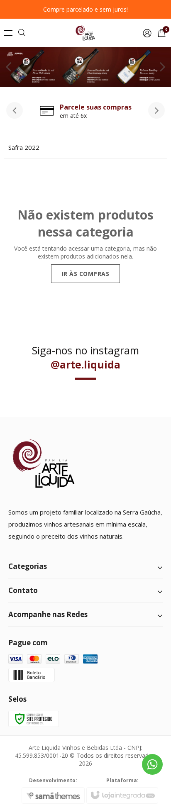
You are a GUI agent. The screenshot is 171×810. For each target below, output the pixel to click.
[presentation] (14, 110)
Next (162, 66)
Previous (8, 66)
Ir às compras (86, 274)
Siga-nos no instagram (85, 357)
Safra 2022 (23, 147)
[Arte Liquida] (85, 33)
